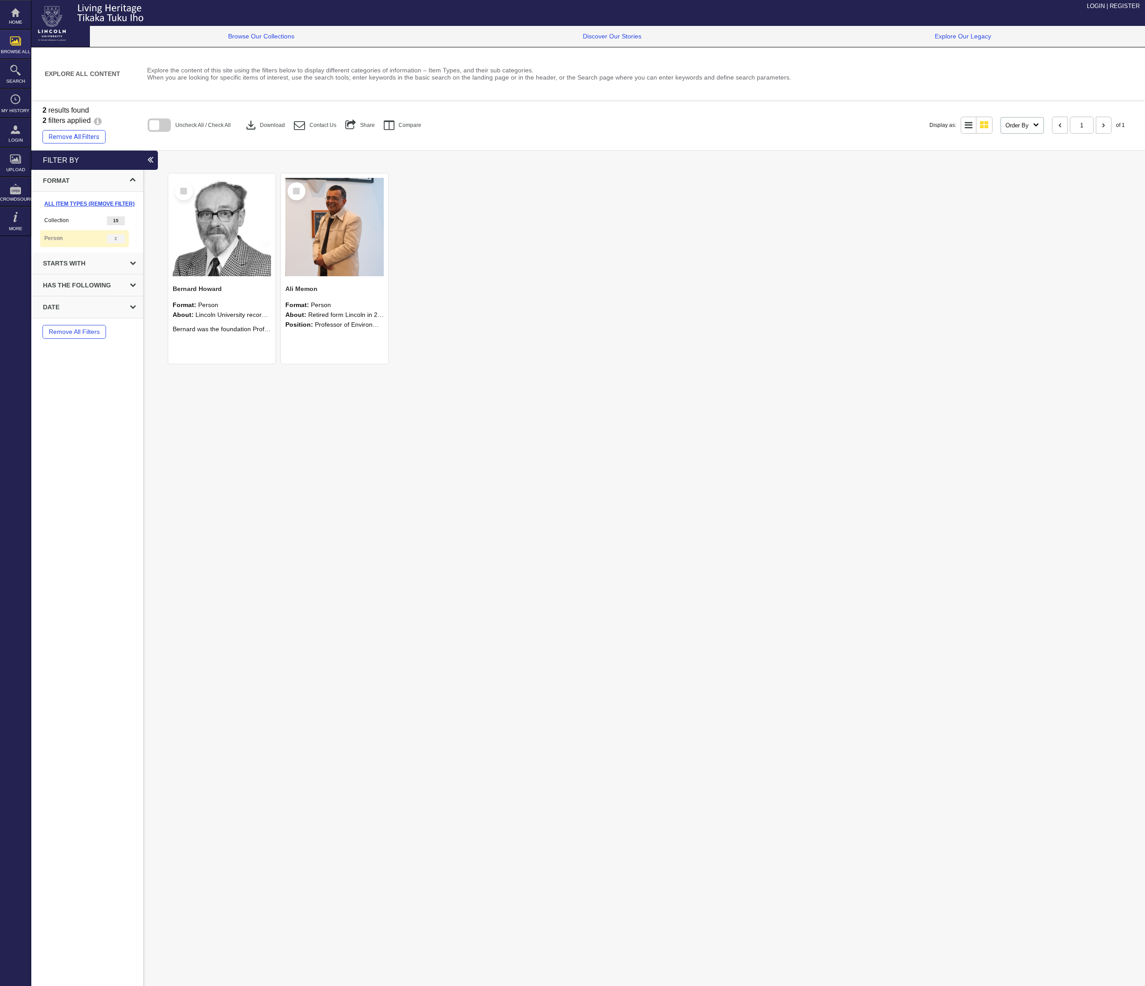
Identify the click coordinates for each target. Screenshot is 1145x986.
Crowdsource (15, 199)
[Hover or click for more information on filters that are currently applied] (98, 120)
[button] (315, 125)
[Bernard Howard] (222, 227)
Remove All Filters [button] (74, 136)
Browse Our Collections (261, 36)
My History (15, 110)
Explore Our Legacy (963, 36)
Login (15, 140)
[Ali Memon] (334, 227)
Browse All (15, 51)
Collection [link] (56, 220)
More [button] (15, 228)
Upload (15, 169)
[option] (87, 220)
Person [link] (53, 238)
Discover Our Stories (612, 36)
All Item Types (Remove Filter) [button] (89, 204)
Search (15, 81)
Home (15, 22)
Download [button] (264, 125)
